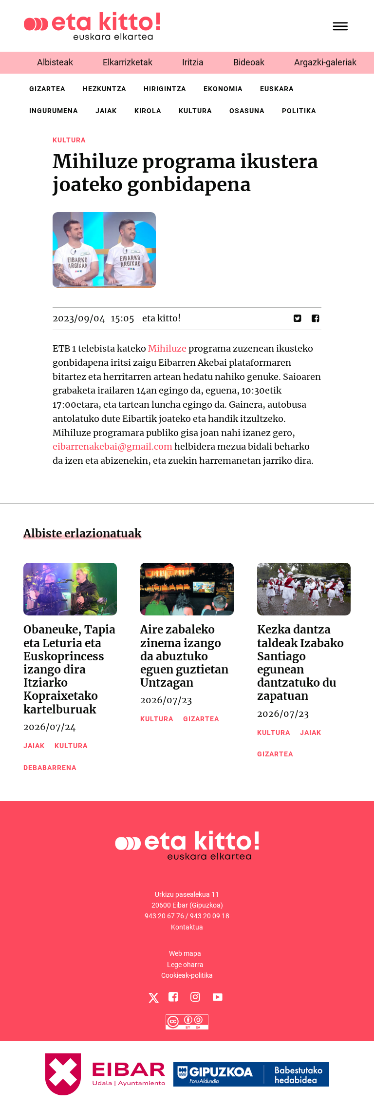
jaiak (106, 111)
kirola (147, 111)
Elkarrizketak (127, 62)
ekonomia (223, 89)
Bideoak (248, 62)
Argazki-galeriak (325, 62)
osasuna (246, 111)
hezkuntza (104, 89)
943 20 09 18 (209, 916)
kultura (195, 111)
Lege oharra (185, 965)
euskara (277, 89)
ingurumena (53, 111)
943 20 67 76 (164, 916)
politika (299, 111)
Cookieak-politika (187, 975)
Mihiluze (167, 348)
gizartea (47, 89)
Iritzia (193, 62)
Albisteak (55, 62)
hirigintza (165, 89)
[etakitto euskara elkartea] (91, 25)
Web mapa (185, 953)
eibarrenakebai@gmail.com (112, 446)
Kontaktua (187, 927)
